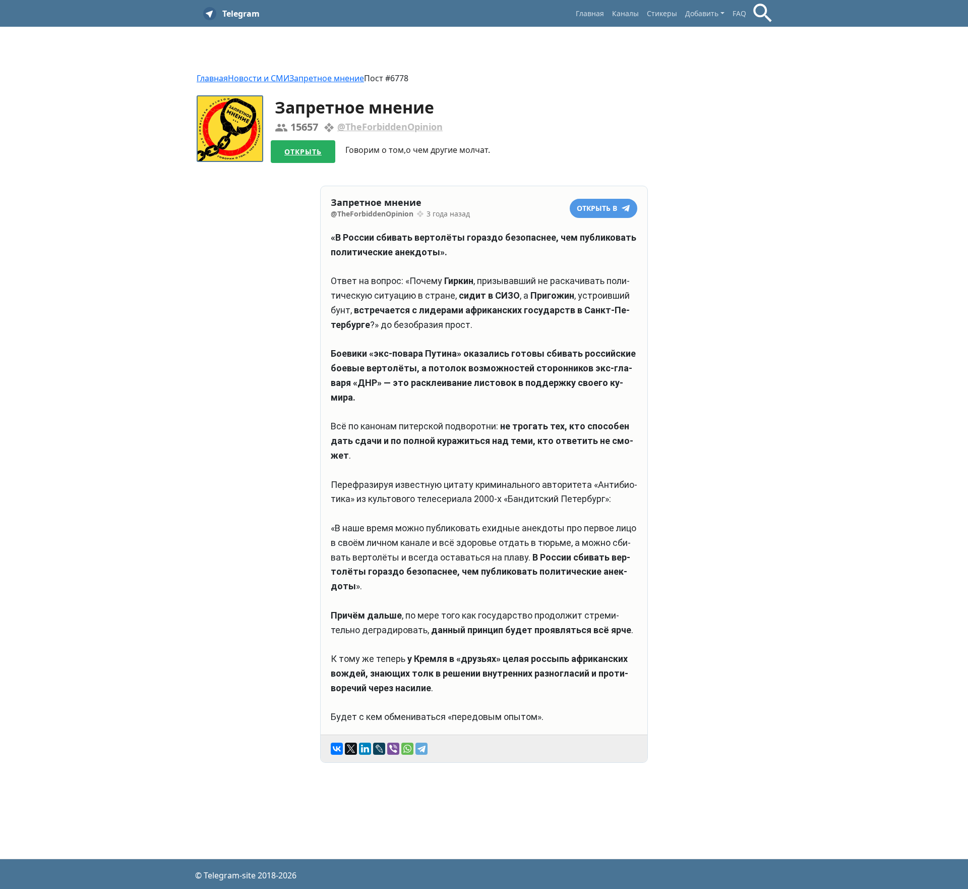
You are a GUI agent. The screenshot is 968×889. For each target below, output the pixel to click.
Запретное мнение (326, 78)
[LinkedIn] (365, 749)
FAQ (739, 13)
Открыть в (598, 208)
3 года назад (448, 213)
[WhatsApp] (407, 749)
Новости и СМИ (258, 78)
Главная (590, 13)
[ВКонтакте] (337, 749)
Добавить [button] (701, 13)
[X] (351, 749)
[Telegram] (421, 749)
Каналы (625, 13)
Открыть (303, 151)
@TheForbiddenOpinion (390, 127)
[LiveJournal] (379, 749)
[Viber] (393, 749)
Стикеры (662, 13)
